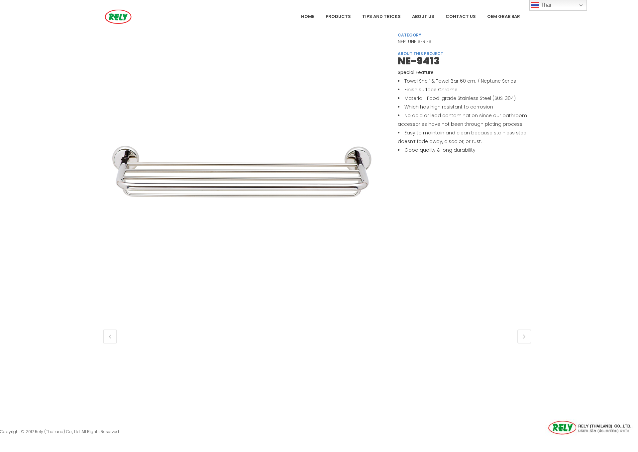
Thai (545, 5)
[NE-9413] (243, 176)
